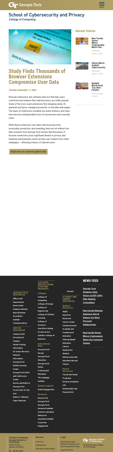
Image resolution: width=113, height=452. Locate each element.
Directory (39, 442)
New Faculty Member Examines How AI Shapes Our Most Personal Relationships (93, 318)
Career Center (69, 322)
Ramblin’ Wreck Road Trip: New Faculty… (97, 86)
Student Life (68, 350)
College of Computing (22, 19)
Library (66, 346)
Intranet (70, 291)
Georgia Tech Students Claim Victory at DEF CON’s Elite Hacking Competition (93, 296)
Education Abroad (70, 361)
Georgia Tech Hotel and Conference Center (21, 376)
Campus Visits (19, 334)
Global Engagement (46, 389)
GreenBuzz (18, 316)
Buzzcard (67, 318)
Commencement (69, 326)
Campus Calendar (20, 309)
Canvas (66, 364)
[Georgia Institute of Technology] (25, 4)
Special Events (19, 313)
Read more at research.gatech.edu (28, 151)
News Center (18, 306)
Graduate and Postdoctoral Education (68, 332)
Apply (65, 311)
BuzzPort (67, 315)
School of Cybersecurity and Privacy (46, 14)
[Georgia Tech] (93, 440)
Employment (41, 445)
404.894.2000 (17, 451)
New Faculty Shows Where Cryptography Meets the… (98, 42)
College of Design (45, 304)
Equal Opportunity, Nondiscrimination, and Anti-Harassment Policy (70, 444)
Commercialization (46, 412)
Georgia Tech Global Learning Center (19, 365)
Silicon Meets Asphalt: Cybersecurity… (99, 65)
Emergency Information (45, 449)
